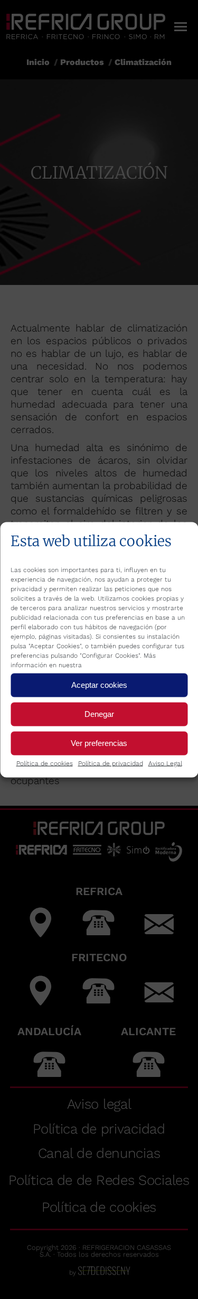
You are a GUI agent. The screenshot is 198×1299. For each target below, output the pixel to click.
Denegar (99, 714)
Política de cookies (44, 763)
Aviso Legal (165, 763)
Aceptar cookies (99, 684)
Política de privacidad (110, 763)
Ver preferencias (99, 743)
